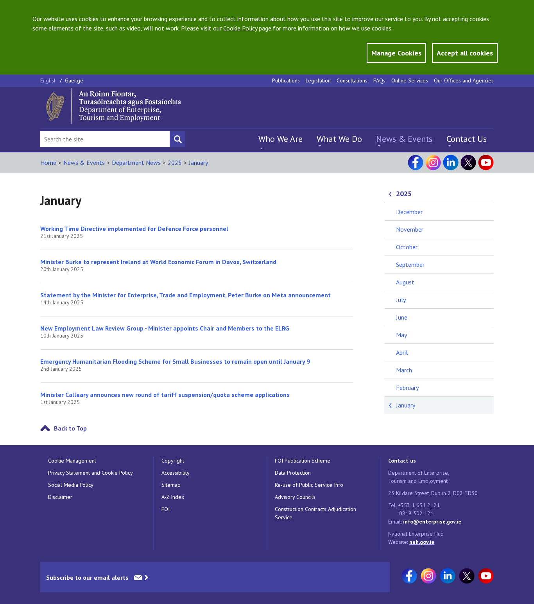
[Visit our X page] (468, 162)
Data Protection (293, 472)
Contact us (402, 460)
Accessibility (175, 472)
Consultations (352, 80)
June (401, 317)
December (409, 212)
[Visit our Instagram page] (433, 162)
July (401, 300)
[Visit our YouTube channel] (486, 162)
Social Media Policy (70, 484)
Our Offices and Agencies (464, 80)
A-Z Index (172, 496)
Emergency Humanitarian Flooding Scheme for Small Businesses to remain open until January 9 (175, 361)
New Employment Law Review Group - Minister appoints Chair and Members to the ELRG (164, 328)
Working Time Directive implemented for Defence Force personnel (134, 228)
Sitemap (171, 484)
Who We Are (280, 138)
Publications (286, 80)
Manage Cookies (396, 52)
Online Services (409, 80)
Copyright (172, 460)
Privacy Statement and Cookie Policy (90, 472)
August (405, 282)
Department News (136, 162)
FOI (165, 509)
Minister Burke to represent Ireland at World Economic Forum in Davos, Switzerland (158, 262)
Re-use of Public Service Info (309, 484)
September (410, 264)
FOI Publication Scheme (302, 460)
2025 (175, 162)
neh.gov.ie (421, 541)
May (401, 335)
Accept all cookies (465, 52)
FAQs (379, 80)
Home (48, 162)
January (198, 162)
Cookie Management (72, 460)
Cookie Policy (240, 28)
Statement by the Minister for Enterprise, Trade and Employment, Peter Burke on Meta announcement (185, 295)
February (407, 387)
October (407, 247)
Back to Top (70, 428)
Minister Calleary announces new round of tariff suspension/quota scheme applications (165, 394)
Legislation (318, 80)
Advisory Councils (295, 496)
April (402, 352)
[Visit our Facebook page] (415, 162)
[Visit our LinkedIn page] (451, 162)
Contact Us (466, 138)
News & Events (404, 138)
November (409, 229)
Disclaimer (60, 496)
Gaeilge (74, 80)
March (404, 370)
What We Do (339, 138)
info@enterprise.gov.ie (432, 521)
